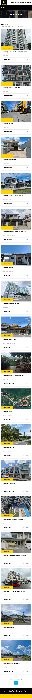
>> (24, 683)
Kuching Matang (8, 124)
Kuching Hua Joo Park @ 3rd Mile (13, 196)
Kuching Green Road (9, 483)
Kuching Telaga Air (8, 447)
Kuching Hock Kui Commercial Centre (14, 591)
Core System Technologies (19, 690)
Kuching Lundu (7, 411)
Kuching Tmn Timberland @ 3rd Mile (14, 232)
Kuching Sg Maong (8, 627)
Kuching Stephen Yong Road (11, 663)
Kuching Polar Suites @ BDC (11, 88)
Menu (3, 7)
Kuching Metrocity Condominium (13, 375)
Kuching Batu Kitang (9, 160)
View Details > (25, 60)
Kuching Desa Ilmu (8, 268)
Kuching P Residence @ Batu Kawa (14, 519)
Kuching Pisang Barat (9, 339)
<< (7, 683)
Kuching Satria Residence (11, 304)
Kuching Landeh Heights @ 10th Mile (14, 555)
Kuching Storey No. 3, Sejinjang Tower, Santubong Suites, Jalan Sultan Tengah (16, 52)
